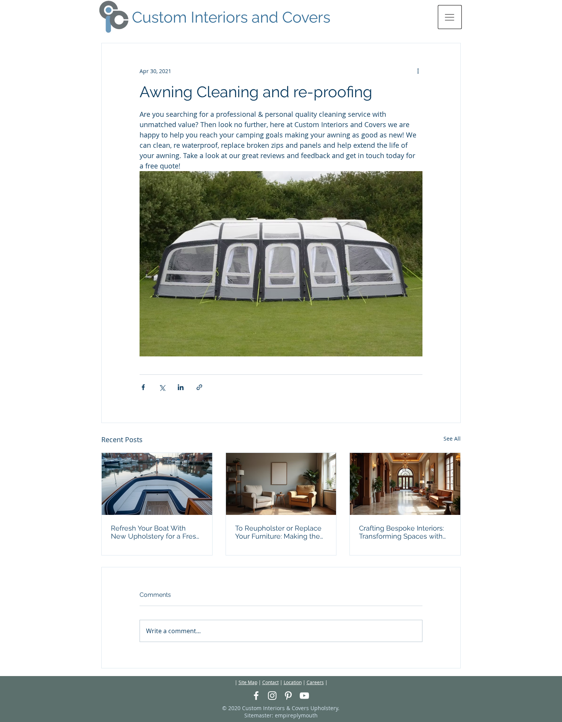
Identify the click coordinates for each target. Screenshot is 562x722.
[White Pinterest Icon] (288, 695)
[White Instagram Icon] (272, 695)
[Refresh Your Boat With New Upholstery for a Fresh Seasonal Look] (157, 484)
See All (452, 438)
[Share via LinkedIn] (180, 387)
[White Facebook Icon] (256, 695)
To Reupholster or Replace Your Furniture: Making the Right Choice (278, 532)
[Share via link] (199, 387)
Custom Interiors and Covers (231, 17)
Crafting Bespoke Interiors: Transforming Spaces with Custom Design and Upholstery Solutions (401, 532)
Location (293, 682)
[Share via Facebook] (143, 387)
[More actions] (417, 70)
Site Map (248, 682)
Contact (270, 682)
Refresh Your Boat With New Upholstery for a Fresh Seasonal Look (155, 532)
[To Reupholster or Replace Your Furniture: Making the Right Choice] (281, 484)
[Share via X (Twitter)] (162, 387)
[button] (450, 17)
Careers (315, 682)
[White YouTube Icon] (304, 695)
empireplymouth (296, 715)
